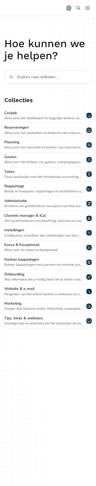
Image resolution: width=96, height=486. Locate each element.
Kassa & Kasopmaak (21, 244)
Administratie (15, 201)
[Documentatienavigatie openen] (87, 8)
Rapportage (14, 186)
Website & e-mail (19, 288)
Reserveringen (16, 127)
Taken (9, 171)
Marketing (12, 303)
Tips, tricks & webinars (23, 318)
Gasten (10, 157)
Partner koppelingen (21, 259)
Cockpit (10, 113)
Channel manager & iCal (25, 215)
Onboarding (14, 274)
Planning (11, 142)
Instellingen (14, 230)
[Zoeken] (78, 8)
